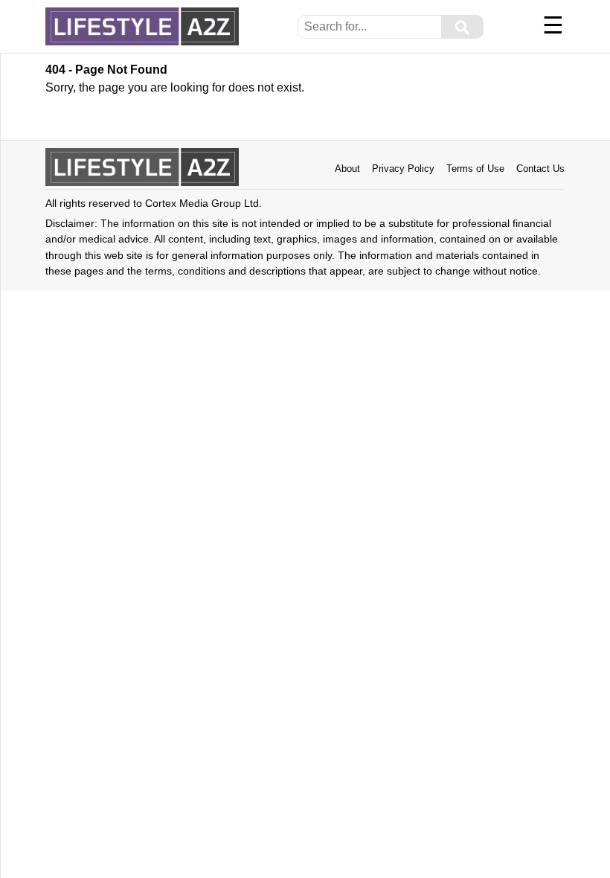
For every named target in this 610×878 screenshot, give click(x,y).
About (347, 168)
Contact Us (540, 168)
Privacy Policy (403, 168)
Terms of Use (475, 168)
